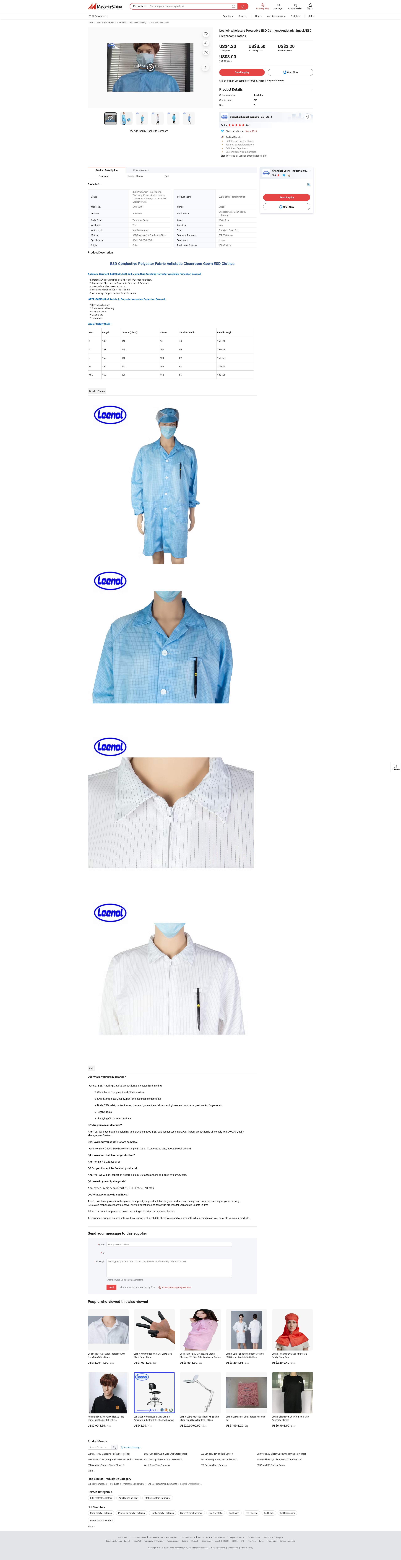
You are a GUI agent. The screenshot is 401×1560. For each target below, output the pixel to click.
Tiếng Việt (272, 1541)
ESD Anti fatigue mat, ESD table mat (217, 1459)
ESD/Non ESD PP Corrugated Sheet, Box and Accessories (115, 1459)
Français (159, 1541)
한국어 (226, 1541)
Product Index (254, 1537)
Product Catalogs (132, 1447)
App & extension (275, 16)
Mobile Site (268, 1537)
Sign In (224, 155)
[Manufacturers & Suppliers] (105, 6)
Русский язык (172, 1541)
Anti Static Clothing (138, 22)
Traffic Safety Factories (162, 1512)
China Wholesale (188, 1537)
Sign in (310, 8)
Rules (311, 16)
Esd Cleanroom (287, 1512)
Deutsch (194, 1541)
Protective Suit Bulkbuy (101, 1520)
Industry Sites (220, 1537)
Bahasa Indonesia (287, 1541)
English (127, 1541)
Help (257, 16)
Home (90, 22)
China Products (139, 1537)
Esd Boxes (234, 1512)
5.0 (274, 175)
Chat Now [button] (292, 72)
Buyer (241, 16)
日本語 (235, 1541)
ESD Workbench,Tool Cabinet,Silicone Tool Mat (279, 1459)
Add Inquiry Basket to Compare (151, 131)
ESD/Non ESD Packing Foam (271, 1465)
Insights (279, 1537)
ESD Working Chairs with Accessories (162, 1459)
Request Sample (275, 80)
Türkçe (261, 1541)
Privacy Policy (247, 1547)
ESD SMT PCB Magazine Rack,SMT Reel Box (109, 1453)
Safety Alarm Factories (191, 1512)
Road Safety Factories (101, 1512)
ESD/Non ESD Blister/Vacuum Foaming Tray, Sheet (281, 1453)
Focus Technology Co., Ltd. (180, 1547)
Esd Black (268, 1512)
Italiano (185, 1541)
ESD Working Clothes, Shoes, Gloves (105, 1465)
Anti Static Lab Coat (128, 1497)
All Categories (98, 16)
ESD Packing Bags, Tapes (212, 1465)
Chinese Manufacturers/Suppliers (163, 1537)
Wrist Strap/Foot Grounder (157, 1465)
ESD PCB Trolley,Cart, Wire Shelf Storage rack (165, 1453)
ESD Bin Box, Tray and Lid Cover (215, 1453)
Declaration (233, 1547)
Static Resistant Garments (157, 1497)
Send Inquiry (242, 72)
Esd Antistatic (215, 1512)
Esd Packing (252, 1512)
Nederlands (206, 1541)
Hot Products (123, 1537)
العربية (217, 1541)
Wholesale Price (205, 1537)
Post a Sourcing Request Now (175, 1287)
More (90, 1526)
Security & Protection (105, 22)
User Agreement (218, 1547)
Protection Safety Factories (131, 1512)
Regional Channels (237, 1537)
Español (137, 1541)
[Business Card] (308, 184)
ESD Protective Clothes (159, 22)
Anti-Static (121, 22)
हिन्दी (242, 1541)
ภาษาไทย (252, 1541)
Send (111, 1287)
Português (148, 1541)
